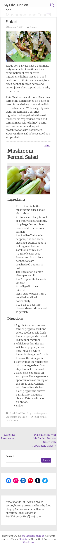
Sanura (33, 27)
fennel (43, 417)
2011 (37, 417)
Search (10, 456)
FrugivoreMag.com (37, 413)
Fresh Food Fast (18, 413)
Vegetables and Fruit (16, 417)
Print (47, 145)
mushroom (12, 420)
